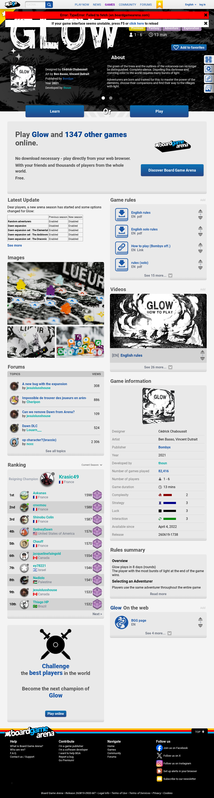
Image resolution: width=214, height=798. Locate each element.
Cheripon (33, 402)
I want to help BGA (69, 753)
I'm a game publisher (71, 746)
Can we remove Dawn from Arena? (48, 412)
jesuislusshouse (39, 388)
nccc (30, 444)
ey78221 (39, 566)
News (97, 4)
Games (110, 4)
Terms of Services (139, 793)
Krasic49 (69, 477)
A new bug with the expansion (44, 384)
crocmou (39, 505)
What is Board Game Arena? (26, 746)
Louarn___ (34, 430)
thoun (67, 87)
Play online (55, 714)
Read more (158, 594)
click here (136, 23)
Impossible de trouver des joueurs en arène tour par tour (64, 398)
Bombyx (68, 78)
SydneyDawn (42, 529)
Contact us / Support (22, 756)
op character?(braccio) (39, 440)
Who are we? (17, 749)
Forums (146, 4)
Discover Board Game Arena (172, 170)
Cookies (168, 793)
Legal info (103, 793)
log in (202, 4)
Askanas (39, 493)
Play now (82, 4)
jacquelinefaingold (47, 554)
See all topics (56, 451)
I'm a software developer (73, 749)
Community (127, 4)
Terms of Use (119, 793)
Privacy (157, 793)
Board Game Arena (52, 793)
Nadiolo (39, 578)
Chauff (38, 541)
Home (111, 746)
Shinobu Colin (43, 517)
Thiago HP (41, 602)
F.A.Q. (13, 753)
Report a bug (66, 756)
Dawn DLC (29, 426)
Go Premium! (66, 760)
